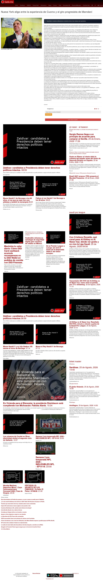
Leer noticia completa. (73, 119)
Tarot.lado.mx (76, 573)
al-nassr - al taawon (78, 126)
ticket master (75, 361)
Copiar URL (48, 114)
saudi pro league (77, 212)
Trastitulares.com (50, 578)
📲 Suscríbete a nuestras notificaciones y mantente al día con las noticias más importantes (65, 21)
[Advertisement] (34, 221)
